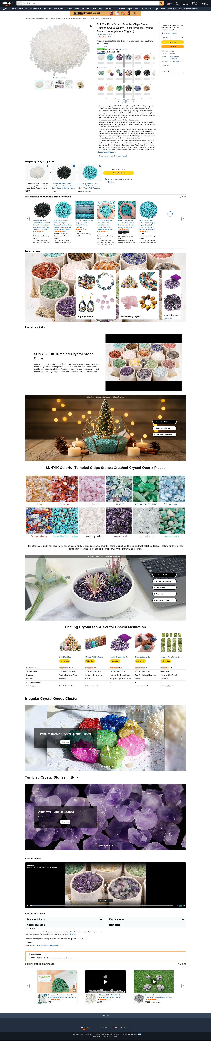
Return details (69, 934)
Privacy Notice (89, 1034)
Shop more (65, 742)
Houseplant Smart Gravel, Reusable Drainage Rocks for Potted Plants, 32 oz (62, 996)
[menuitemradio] (180, 905)
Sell (116, 9)
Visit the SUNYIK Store (104, 34)
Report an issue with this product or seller (113, 156)
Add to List (166, 71)
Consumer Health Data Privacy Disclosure (107, 1034)
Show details (111, 183)
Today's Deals (91, 9)
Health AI (12, 9)
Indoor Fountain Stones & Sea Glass (101, 18)
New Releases (59, 9)
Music (137, 9)
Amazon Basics (35, 9)
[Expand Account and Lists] (188, 4)
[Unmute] (184, 905)
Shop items (123, 49)
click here (79, 939)
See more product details (107, 152)
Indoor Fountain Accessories (79, 18)
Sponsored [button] (28, 967)
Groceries (69, 9)
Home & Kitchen (30, 18)
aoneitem (172, 53)
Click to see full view (60, 78)
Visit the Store (168, 318)
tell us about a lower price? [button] (49, 945)
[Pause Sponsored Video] (74, 987)
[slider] (101, 905)
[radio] (39, 84)
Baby (179, 9)
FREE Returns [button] (102, 46)
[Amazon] (8, 3)
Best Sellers (47, 9)
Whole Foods (79, 9)
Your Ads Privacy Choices (129, 1034)
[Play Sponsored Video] (105, 981)
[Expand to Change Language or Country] (111, 1028)
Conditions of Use (78, 1034)
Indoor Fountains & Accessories (60, 18)
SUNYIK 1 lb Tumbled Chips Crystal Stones (42, 867)
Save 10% (100, 49)
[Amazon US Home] (85, 1028)
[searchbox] (90, 3)
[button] (5, 9)
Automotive (172, 9)
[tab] (164, 422)
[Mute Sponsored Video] (74, 991)
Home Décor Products (42, 18)
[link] (63, 172)
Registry (130, 9)
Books (100, 9)
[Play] (27, 905)
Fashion (122, 9)
